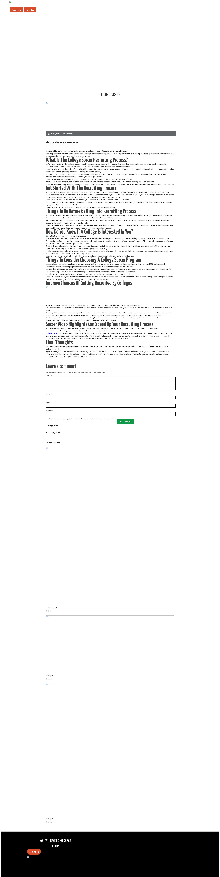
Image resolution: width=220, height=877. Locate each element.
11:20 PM (49, 679)
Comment (51, 375)
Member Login (16, 10)
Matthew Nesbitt (51, 608)
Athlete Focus (52, 333)
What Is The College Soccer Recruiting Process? (62, 142)
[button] (34, 852)
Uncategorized (54, 432)
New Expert (49, 676)
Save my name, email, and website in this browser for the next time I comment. (83, 419)
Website (49, 410)
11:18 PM (49, 822)
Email (48, 402)
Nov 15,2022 (55, 134)
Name (49, 394)
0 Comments (67, 134)
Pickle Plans (30, 10)
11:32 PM (49, 611)
